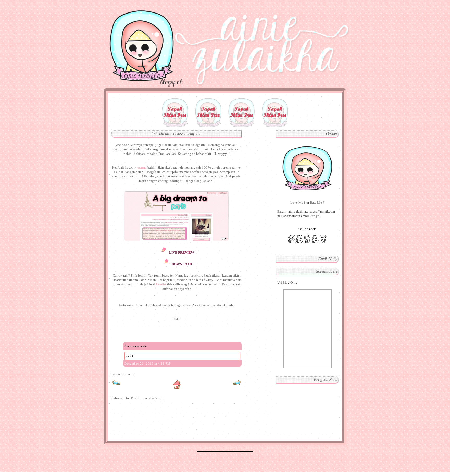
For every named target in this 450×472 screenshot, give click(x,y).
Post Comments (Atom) (147, 398)
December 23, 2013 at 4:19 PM (147, 363)
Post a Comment (122, 374)
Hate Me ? (317, 203)
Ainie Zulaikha (138, 14)
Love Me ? (298, 203)
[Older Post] (237, 384)
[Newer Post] (116, 384)
